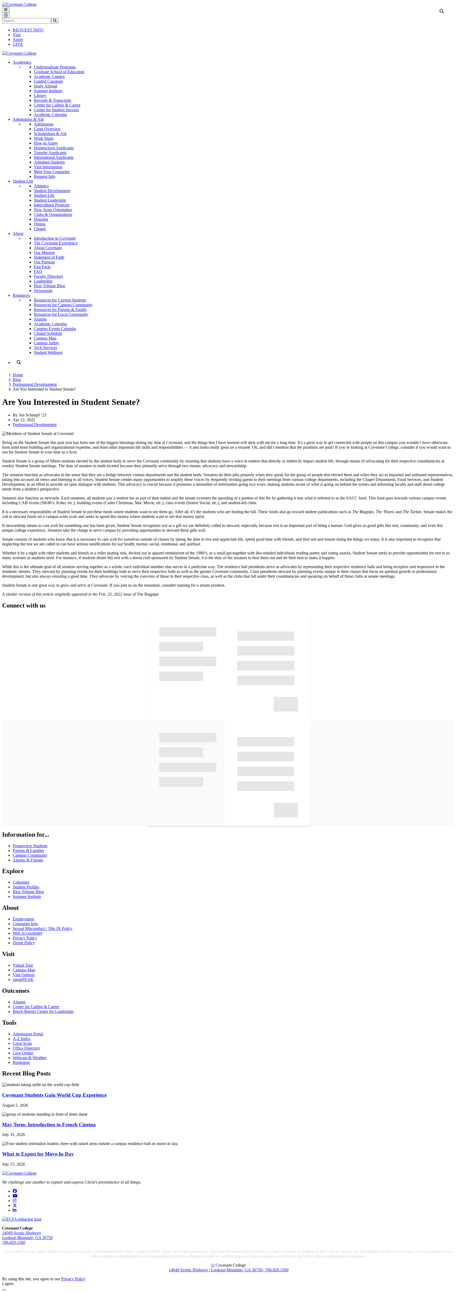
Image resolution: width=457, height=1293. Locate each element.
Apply (18, 39)
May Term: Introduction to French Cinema (49, 1124)
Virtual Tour (23, 965)
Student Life (44, 195)
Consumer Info (25, 923)
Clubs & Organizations (53, 214)
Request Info (44, 176)
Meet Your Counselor (52, 171)
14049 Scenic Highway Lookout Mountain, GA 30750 (27, 1235)
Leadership (43, 281)
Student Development (52, 190)
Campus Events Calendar (55, 328)
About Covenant (48, 247)
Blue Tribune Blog (49, 286)
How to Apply (46, 143)
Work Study (44, 138)
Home (18, 375)
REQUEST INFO (28, 30)
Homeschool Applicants (54, 148)
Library (40, 95)
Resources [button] (21, 295)
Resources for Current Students (60, 300)
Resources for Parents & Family (60, 309)
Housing (41, 219)
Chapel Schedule (48, 333)
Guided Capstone (48, 81)
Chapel (40, 228)
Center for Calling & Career (57, 105)
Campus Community (30, 855)
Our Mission (44, 252)
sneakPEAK (23, 979)
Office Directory (26, 1048)
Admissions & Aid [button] (28, 119)
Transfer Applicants (50, 152)
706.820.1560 (13, 1242)
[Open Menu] (6, 9)
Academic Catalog (49, 76)
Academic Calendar (50, 114)
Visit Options (24, 974)
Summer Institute (48, 91)
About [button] (18, 233)
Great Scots (22, 1043)
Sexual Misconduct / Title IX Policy (42, 928)
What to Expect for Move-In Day (38, 1154)
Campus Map (45, 338)
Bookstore (21, 1062)
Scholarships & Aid (50, 133)
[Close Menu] (6, 15)
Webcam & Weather (29, 1057)
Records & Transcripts (52, 100)
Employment (23, 919)
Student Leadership (50, 200)
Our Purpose (44, 262)
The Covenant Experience (55, 243)
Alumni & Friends (28, 860)
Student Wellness (48, 352)
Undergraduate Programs (55, 67)
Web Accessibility (28, 933)
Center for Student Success (56, 110)
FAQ (38, 271)
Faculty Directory (48, 276)
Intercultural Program (51, 205)
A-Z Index (21, 1038)
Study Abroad (45, 86)
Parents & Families (28, 850)
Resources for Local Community (61, 314)
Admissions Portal (28, 1034)
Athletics (41, 186)
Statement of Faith (49, 257)
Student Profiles (26, 887)
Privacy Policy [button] (73, 1279)
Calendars (21, 882)
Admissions (43, 124)
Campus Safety (46, 343)
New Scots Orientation (53, 209)
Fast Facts (42, 267)
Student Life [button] (23, 181)
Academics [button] (22, 62)
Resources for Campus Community (63, 305)
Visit (16, 35)
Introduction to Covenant (55, 238)
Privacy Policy (25, 938)
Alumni (40, 319)
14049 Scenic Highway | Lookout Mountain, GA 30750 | (217, 1270)
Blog (17, 379)
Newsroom (43, 290)
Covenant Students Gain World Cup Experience (54, 1095)
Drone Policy (24, 942)
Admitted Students (49, 162)
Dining (39, 224)
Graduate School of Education (59, 71)
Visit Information (48, 167)
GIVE (18, 44)
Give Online (23, 1053)
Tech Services (45, 347)
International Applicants (54, 157)
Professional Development (35, 384)
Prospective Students (30, 846)
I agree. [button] (8, 1283)
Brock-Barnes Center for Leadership (43, 1011)
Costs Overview (47, 129)
